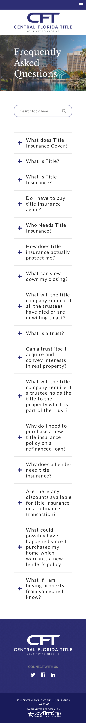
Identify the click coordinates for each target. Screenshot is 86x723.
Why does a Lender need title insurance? (49, 470)
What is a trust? (45, 333)
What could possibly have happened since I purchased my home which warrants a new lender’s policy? (46, 547)
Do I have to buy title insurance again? (45, 203)
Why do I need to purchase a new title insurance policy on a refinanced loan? (46, 437)
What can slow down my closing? (47, 276)
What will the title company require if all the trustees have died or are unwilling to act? (49, 306)
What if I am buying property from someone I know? (45, 588)
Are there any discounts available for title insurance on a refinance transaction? (49, 502)
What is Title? (42, 161)
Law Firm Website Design (41, 709)
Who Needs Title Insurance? (46, 228)
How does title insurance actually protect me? (48, 252)
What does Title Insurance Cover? (47, 143)
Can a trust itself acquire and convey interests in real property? (46, 357)
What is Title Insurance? (41, 179)
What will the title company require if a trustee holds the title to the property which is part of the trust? (49, 395)
